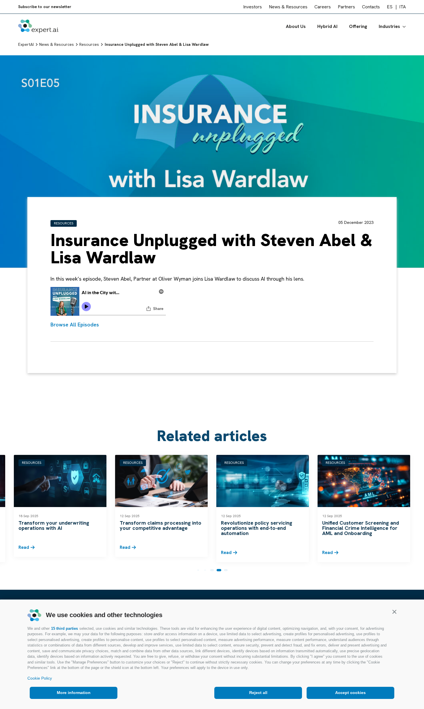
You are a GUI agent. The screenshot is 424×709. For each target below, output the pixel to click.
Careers (322, 7)
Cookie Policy (39, 678)
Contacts (371, 7)
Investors (252, 7)
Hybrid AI (327, 26)
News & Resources (288, 7)
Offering (358, 26)
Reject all (258, 692)
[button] (394, 611)
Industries (389, 26)
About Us (296, 26)
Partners (346, 7)
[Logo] (38, 26)
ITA (402, 7)
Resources (63, 223)
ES (390, 7)
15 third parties (64, 628)
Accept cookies (350, 692)
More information (74, 692)
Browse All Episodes (74, 324)
